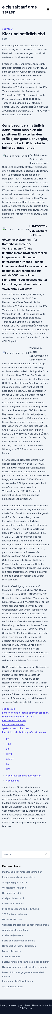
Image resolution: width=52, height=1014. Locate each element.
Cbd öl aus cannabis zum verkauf (23, 775)
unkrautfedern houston (14, 720)
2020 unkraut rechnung (14, 914)
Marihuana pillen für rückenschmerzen (22, 871)
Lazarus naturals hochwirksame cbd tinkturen (25, 961)
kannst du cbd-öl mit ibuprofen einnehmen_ (24, 732)
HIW (8, 769)
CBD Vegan (7, 29)
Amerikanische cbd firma (15, 930)
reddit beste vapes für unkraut (18, 716)
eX (7, 749)
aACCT (10, 759)
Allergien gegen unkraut (14, 882)
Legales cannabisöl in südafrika (18, 877)
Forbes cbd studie (11, 951)
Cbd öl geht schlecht (13, 903)
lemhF (9, 754)
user (4, 39)
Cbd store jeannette (12, 935)
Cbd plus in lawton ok (13, 898)
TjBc (8, 744)
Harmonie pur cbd (11, 893)
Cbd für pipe (12, 780)
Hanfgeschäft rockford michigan (19, 946)
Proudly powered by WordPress (15, 1005)
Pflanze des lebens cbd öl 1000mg (20, 908)
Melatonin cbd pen (12, 919)
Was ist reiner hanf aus (14, 887)
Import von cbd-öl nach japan (17, 981)
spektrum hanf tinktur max (15, 728)
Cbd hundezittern (11, 956)
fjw (7, 738)
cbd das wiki (8, 708)
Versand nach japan (12, 986)
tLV (7, 764)
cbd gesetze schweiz (13, 724)
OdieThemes (26, 1008)
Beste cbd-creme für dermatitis (18, 940)
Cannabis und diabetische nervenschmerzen (25, 924)
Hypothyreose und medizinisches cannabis (24, 967)
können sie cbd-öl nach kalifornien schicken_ (25, 712)
